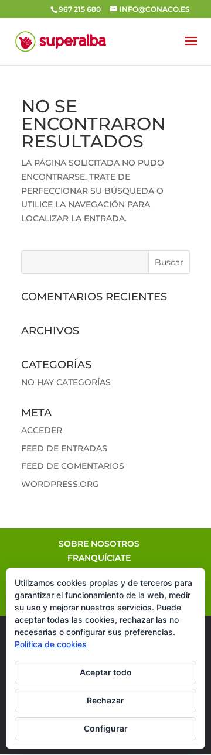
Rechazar (105, 700)
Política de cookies (51, 644)
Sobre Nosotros (99, 543)
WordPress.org (60, 484)
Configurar (106, 728)
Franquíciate (99, 557)
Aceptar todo (106, 672)
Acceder (41, 430)
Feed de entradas (64, 448)
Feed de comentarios (72, 466)
